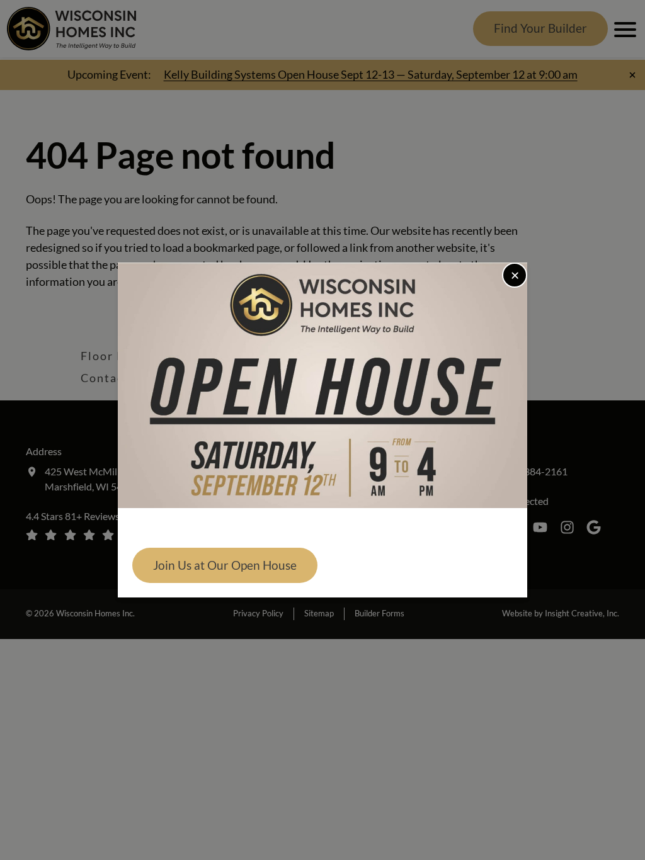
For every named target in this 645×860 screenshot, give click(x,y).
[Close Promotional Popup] (514, 275)
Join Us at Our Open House (225, 565)
